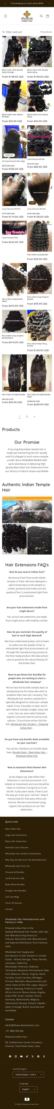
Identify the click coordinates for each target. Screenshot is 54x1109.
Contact (9, 909)
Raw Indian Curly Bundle (37, 254)
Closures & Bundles (14, 872)
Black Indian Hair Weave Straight (12, 115)
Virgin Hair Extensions (16, 835)
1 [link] (19, 416)
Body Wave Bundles (15, 884)
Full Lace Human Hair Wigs (13, 161)
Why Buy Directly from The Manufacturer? (25, 859)
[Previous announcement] (5, 3)
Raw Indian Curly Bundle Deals (12, 300)
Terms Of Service (13, 903)
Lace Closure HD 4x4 (36, 159)
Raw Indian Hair (13, 829)
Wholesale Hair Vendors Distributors (23, 853)
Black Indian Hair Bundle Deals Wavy (37, 71)
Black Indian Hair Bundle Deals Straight (12, 71)
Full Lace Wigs (12, 896)
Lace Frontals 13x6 (10, 237)
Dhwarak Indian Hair (30, 1104)
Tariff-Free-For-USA (14, 878)
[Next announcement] (49, 3)
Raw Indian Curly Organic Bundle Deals (13, 337)
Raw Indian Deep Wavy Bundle (37, 345)
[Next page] (34, 416)
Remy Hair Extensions (16, 841)
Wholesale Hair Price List (17, 866)
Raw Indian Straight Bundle (13, 394)
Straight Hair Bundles (15, 890)
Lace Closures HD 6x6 (36, 209)
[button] (5, 16)
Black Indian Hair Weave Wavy (37, 115)
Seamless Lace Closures (16, 847)
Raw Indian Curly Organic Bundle (38, 298)
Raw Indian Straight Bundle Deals (38, 395)
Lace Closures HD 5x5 (11, 209)
